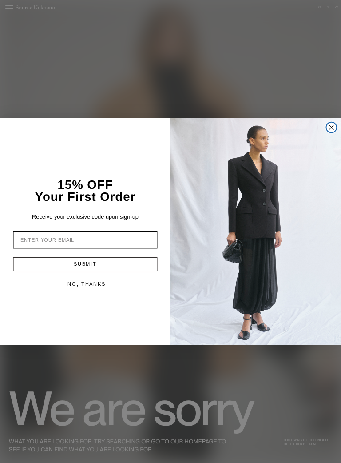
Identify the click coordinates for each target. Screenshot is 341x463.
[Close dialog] (331, 127)
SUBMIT (85, 264)
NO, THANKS (86, 284)
